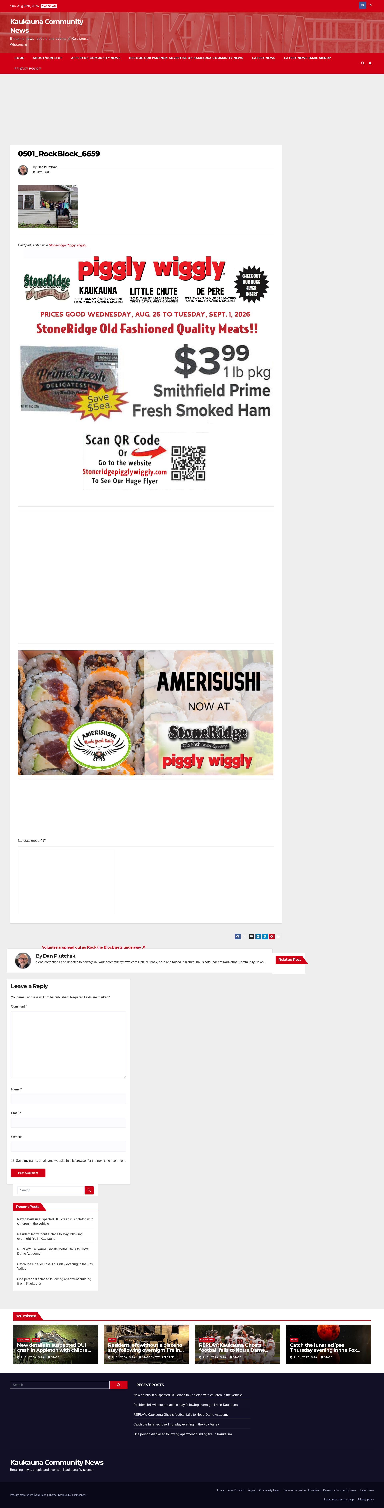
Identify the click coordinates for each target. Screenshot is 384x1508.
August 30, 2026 (33, 1357)
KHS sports (206, 1340)
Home (19, 58)
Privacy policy (27, 68)
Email (16, 1113)
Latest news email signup (307, 58)
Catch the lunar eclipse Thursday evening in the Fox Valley (323, 1350)
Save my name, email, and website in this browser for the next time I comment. (71, 1160)
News (36, 1340)
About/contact (47, 58)
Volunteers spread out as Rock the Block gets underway (92, 947)
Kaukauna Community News (56, 1462)
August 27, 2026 (306, 1357)
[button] (362, 63)
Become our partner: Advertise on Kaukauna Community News (186, 58)
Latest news (263, 58)
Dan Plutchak (47, 167)
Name (16, 1089)
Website (17, 1137)
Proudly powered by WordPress (28, 1494)
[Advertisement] (130, 115)
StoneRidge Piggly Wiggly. (68, 245)
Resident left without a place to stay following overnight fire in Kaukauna (145, 1350)
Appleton (23, 1340)
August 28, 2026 (215, 1357)
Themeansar (79, 1494)
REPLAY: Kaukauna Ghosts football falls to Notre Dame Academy (232, 1350)
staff (55, 1357)
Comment (19, 1006)
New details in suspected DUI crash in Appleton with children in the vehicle (54, 1350)
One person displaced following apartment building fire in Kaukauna (182, 1434)
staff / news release (158, 1357)
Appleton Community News (96, 58)
